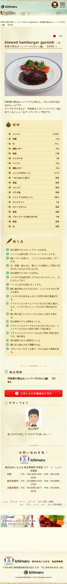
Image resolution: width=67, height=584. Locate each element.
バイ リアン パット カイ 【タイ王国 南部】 (43, 504)
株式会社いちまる (31, 577)
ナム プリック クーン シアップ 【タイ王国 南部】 (28, 502)
